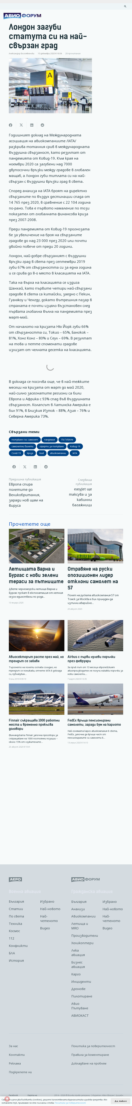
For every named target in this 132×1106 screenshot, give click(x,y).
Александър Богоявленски (21, 53)
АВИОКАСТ (80, 1015)
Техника (15, 923)
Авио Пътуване (79, 1005)
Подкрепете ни (20, 1072)
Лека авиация (78, 952)
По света (16, 916)
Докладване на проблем (88, 1063)
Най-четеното (49, 918)
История (16, 960)
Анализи (78, 909)
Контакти (17, 1055)
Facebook (13, 1095)
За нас (13, 1046)
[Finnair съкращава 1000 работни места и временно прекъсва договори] (36, 716)
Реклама (15, 1063)
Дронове (78, 989)
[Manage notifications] (7, 1098)
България (16, 901)
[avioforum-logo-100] (22, 16)
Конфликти (18, 946)
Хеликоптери (82, 943)
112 (11, 938)
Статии (16, 909)
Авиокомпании (83, 916)
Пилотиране (81, 996)
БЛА (12, 953)
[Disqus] (66, 804)
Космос (14, 931)
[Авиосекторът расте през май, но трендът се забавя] (36, 650)
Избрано (47, 901)
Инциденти (81, 981)
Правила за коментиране (90, 1055)
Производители (84, 935)
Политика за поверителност (93, 1046)
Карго (76, 974)
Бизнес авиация (78, 964)
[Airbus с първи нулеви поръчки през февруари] (95, 650)
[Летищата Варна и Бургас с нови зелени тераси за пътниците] (36, 569)
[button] (125, 6)
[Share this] (10, 125)
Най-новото (50, 909)
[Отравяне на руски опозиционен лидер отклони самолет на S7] (95, 569)
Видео (45, 928)
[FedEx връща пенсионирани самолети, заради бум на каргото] (95, 714)
